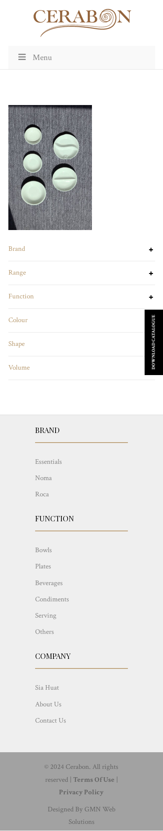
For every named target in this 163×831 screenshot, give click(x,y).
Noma (43, 478)
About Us (48, 704)
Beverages (49, 583)
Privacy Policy (81, 792)
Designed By (65, 809)
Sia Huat (47, 687)
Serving (45, 615)
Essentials (48, 461)
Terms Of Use (94, 779)
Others (44, 631)
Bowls (43, 550)
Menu (42, 57)
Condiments (52, 599)
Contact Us (50, 720)
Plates (43, 566)
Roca (42, 494)
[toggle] (151, 250)
